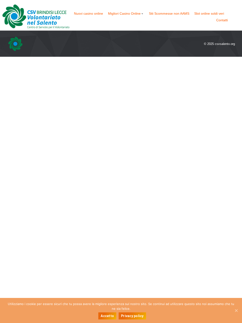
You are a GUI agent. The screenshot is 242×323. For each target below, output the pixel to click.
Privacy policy (132, 316)
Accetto (107, 316)
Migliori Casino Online (124, 13)
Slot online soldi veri (209, 13)
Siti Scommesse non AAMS (169, 13)
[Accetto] (236, 310)
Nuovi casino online (88, 13)
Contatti (222, 20)
